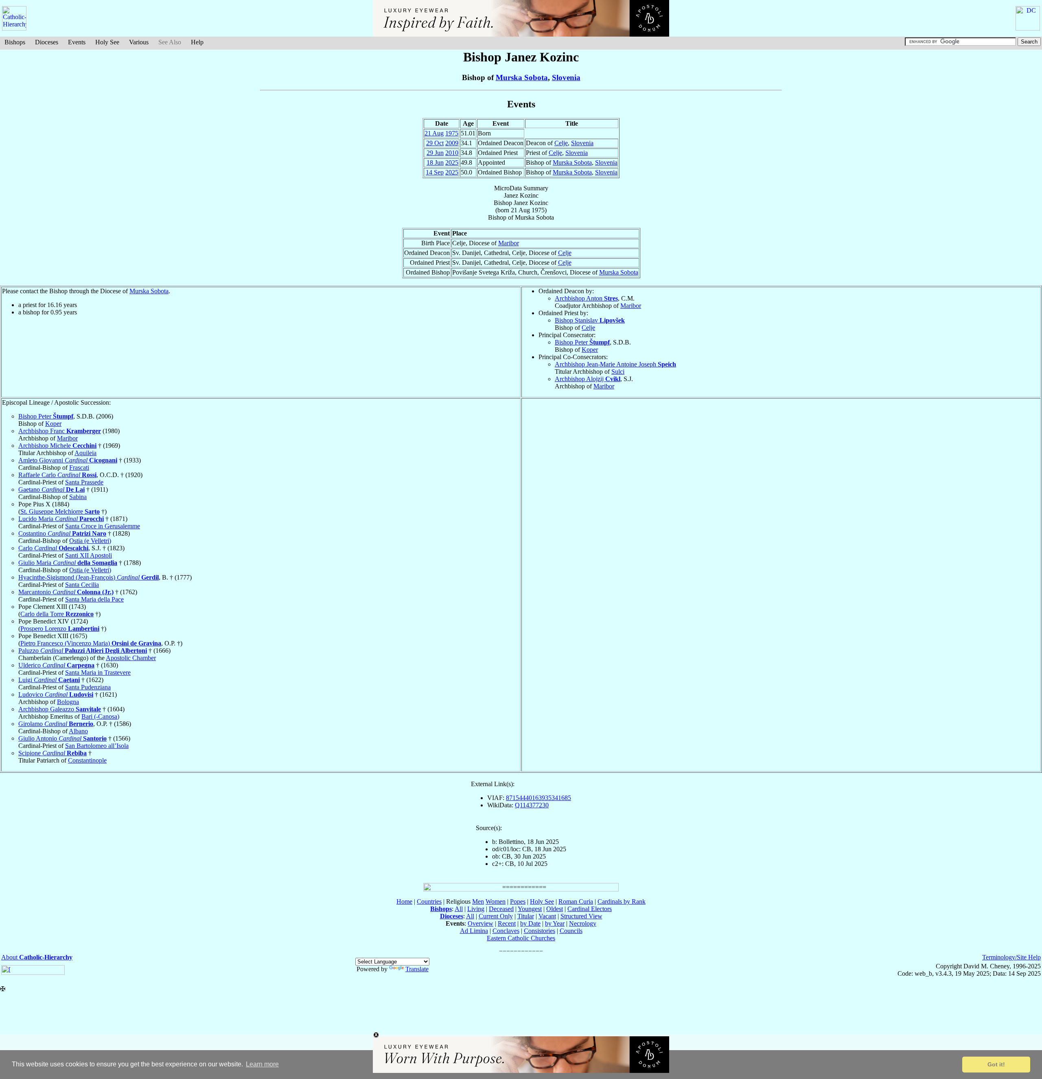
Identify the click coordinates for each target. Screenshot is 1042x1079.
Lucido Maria (61, 518)
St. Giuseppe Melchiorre (60, 511)
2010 (451, 152)
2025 (451, 162)
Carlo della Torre (57, 613)
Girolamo (55, 723)
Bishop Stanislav (590, 320)
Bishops (14, 42)
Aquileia (85, 452)
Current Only (496, 916)
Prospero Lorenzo (59, 628)
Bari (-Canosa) (100, 716)
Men (478, 901)
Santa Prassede (84, 482)
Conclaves (506, 930)
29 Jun (435, 152)
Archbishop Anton (586, 298)
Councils (571, 930)
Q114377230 (532, 805)
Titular (525, 916)
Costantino (62, 533)
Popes (517, 901)
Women (496, 901)
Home (404, 901)
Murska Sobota (522, 77)
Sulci (617, 371)
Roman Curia (575, 901)
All (459, 908)
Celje (561, 143)
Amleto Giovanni (67, 460)
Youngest (530, 908)
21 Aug (434, 133)
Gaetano (51, 489)
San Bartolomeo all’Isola (97, 745)
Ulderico (56, 665)
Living (475, 908)
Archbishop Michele (57, 445)
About (36, 957)
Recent (507, 923)
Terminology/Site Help (1011, 957)
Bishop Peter (582, 342)
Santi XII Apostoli (88, 555)
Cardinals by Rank (622, 901)
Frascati (79, 467)
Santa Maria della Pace (94, 599)
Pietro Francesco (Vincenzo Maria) (90, 643)
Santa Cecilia (82, 584)
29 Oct (435, 143)
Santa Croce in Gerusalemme (102, 526)
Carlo (53, 548)
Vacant (547, 916)
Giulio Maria (67, 562)
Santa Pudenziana (88, 687)
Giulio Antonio (62, 738)
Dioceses (46, 42)
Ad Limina (474, 930)
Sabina (78, 496)
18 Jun (435, 162)
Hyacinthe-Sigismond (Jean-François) (88, 577)
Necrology (582, 923)
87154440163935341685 (538, 797)
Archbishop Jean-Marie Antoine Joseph (615, 364)
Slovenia (566, 77)
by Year (555, 923)
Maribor (508, 243)
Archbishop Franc (59, 430)
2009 (451, 143)
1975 (451, 133)
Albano (78, 731)
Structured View (581, 916)
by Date (530, 923)
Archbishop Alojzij (587, 378)
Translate (417, 969)
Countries (429, 901)
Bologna (68, 701)
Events (76, 42)
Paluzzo (82, 650)
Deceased (501, 908)
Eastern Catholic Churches (521, 938)
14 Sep (435, 172)
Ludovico (55, 694)
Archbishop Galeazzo (59, 709)
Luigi (49, 679)
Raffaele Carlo (57, 474)
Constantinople (87, 760)
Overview (480, 923)
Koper (590, 349)
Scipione (52, 753)
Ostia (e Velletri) (90, 540)
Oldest (554, 908)
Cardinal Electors (589, 908)
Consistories (539, 930)
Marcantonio (66, 592)
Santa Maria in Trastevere (98, 672)
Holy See (107, 42)
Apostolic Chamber (131, 657)
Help (197, 42)
